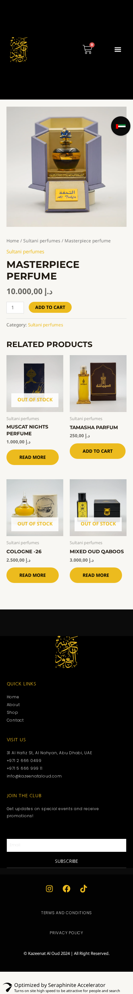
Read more (32, 457)
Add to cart (50, 307)
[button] (117, 49)
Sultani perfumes (41, 241)
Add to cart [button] (98, 451)
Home (12, 241)
